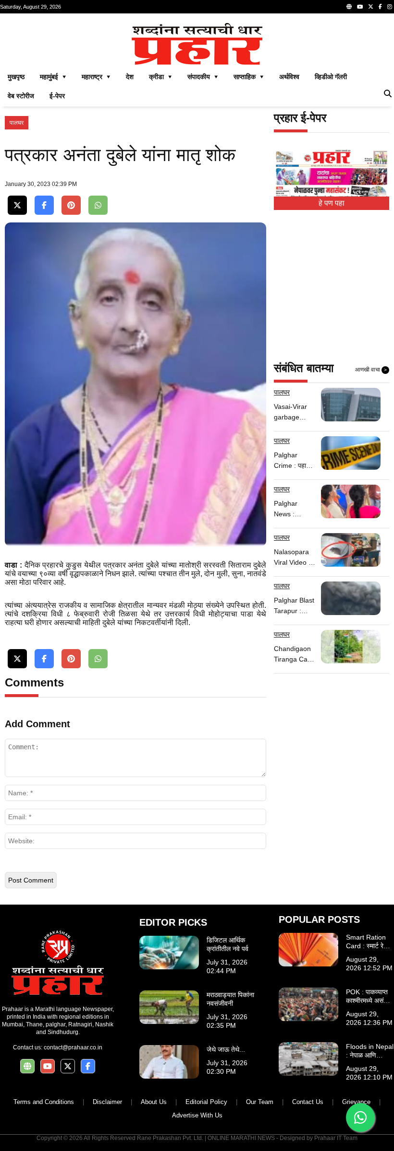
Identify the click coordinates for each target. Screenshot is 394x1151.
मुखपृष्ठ (16, 77)
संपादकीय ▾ (202, 77)
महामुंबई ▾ (53, 77)
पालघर (17, 122)
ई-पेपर (57, 96)
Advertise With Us (197, 1115)
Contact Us (307, 1101)
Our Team (259, 1101)
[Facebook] (380, 7)
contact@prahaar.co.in (73, 1047)
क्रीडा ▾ (160, 77)
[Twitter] (370, 7)
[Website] (349, 7)
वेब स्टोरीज (21, 96)
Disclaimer (107, 1101)
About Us (154, 1101)
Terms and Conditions (43, 1101)
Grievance (356, 1101)
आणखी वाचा (371, 369)
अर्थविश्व (289, 77)
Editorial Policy (206, 1101)
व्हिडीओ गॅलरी (331, 77)
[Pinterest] (71, 205)
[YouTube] (360, 7)
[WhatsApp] (98, 205)
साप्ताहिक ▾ (249, 77)
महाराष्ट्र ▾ (96, 77)
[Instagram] (389, 7)
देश (130, 77)
